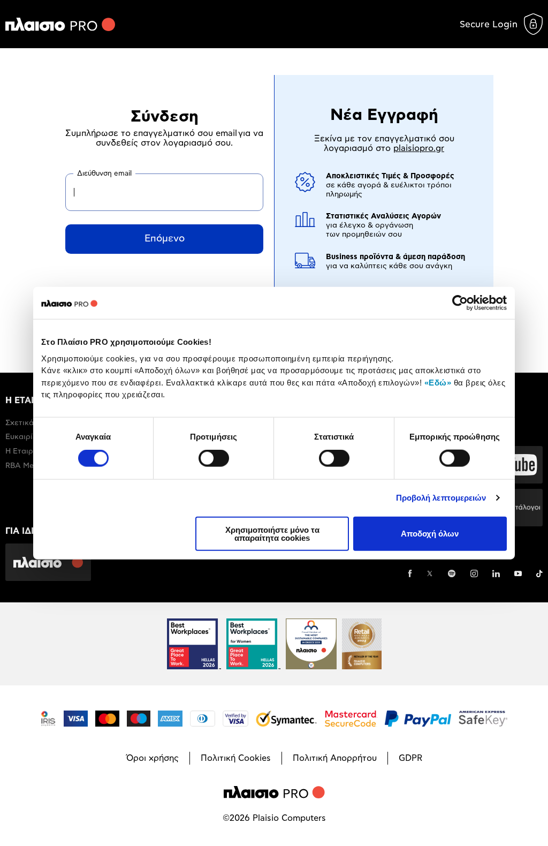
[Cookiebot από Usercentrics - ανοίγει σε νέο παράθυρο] (460, 303)
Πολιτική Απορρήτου (335, 758)
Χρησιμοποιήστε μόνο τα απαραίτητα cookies (272, 533)
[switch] (214, 458)
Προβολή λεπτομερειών (441, 497)
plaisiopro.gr (418, 148)
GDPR (410, 758)
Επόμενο (164, 239)
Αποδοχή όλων (430, 533)
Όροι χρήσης (152, 758)
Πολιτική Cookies (236, 758)
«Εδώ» (438, 382)
